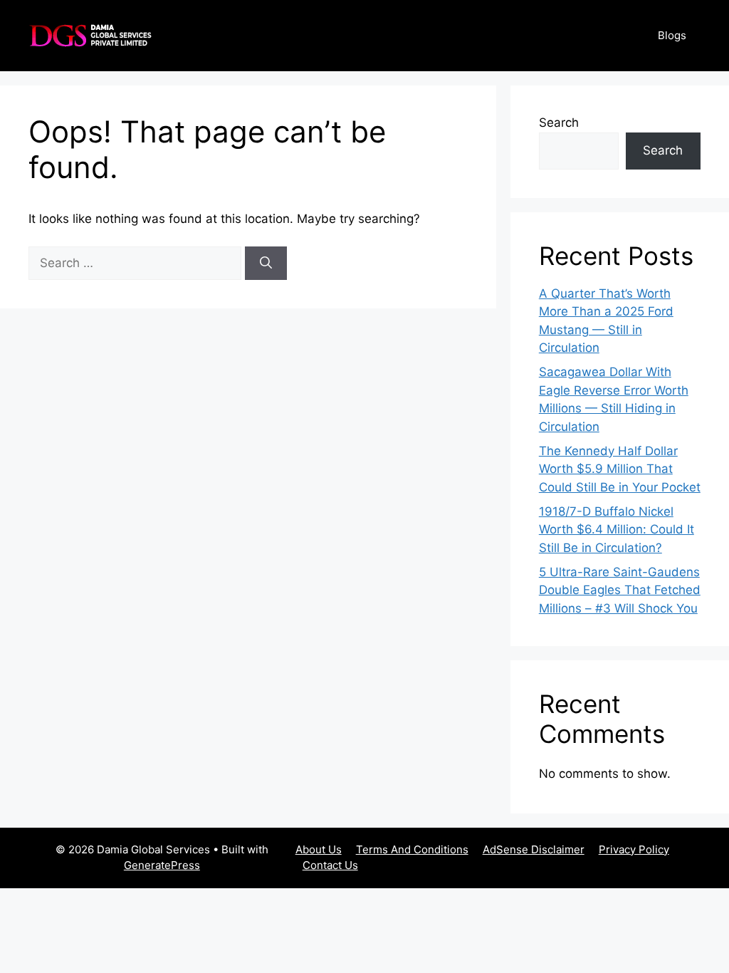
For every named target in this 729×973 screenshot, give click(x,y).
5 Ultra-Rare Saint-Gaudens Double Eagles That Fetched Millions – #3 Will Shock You (620, 590)
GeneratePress (162, 865)
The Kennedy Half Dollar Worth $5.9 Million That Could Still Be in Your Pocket (620, 469)
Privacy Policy (634, 849)
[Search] (266, 263)
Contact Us (330, 865)
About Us (318, 849)
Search (559, 122)
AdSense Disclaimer (533, 849)
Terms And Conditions (412, 849)
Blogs (672, 35)
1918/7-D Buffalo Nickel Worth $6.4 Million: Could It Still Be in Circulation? (616, 529)
